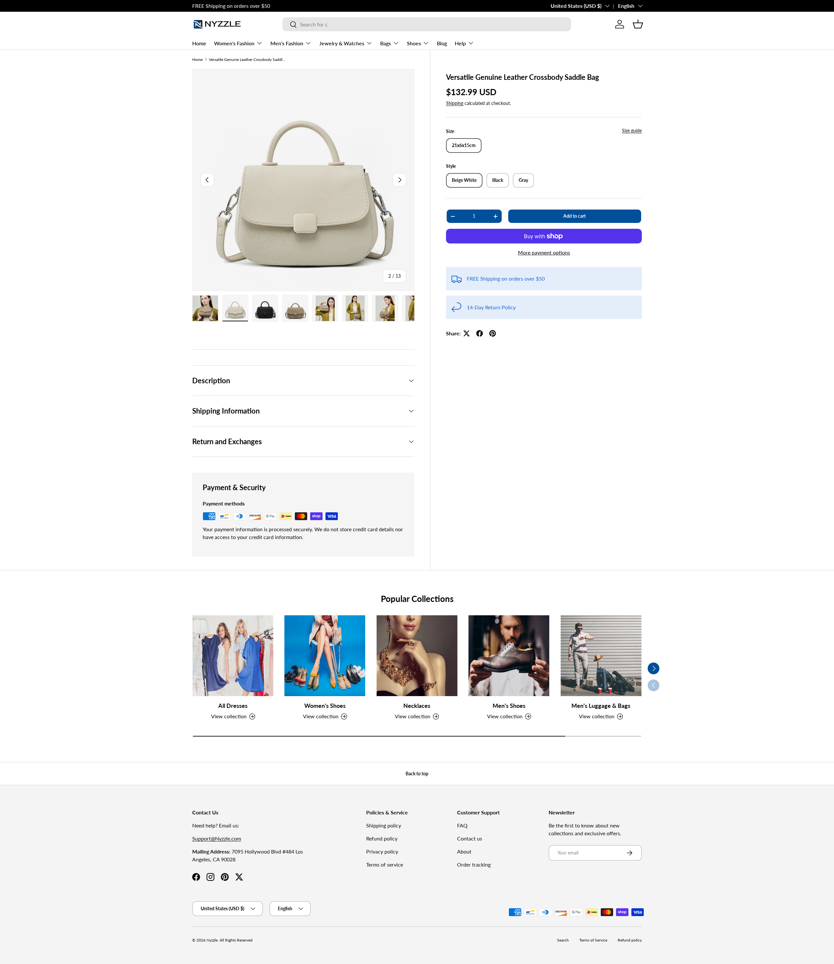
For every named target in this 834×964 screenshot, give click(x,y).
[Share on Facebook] (479, 333)
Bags (385, 43)
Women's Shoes (325, 705)
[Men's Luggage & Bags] (601, 655)
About (464, 851)
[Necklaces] (417, 655)
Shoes (414, 43)
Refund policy (381, 838)
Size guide (632, 130)
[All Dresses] (233, 655)
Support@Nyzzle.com (216, 838)
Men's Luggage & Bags (600, 705)
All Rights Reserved (236, 940)
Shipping (454, 103)
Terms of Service (593, 940)
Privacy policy (382, 851)
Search (563, 940)
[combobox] (426, 24)
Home (199, 43)
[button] (638, 24)
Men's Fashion (286, 43)
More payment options (544, 252)
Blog (442, 43)
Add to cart (574, 216)
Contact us (469, 838)
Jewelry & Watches (341, 43)
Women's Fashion (234, 43)
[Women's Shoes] (324, 655)
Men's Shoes (509, 705)
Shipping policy (383, 825)
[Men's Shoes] (508, 655)
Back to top (417, 773)
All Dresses (233, 705)
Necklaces (416, 705)
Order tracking (474, 864)
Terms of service (384, 864)
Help (460, 43)
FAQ (462, 825)
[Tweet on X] (466, 333)
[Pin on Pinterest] (492, 333)
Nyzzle (212, 940)
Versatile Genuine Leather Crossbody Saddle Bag (248, 59)
